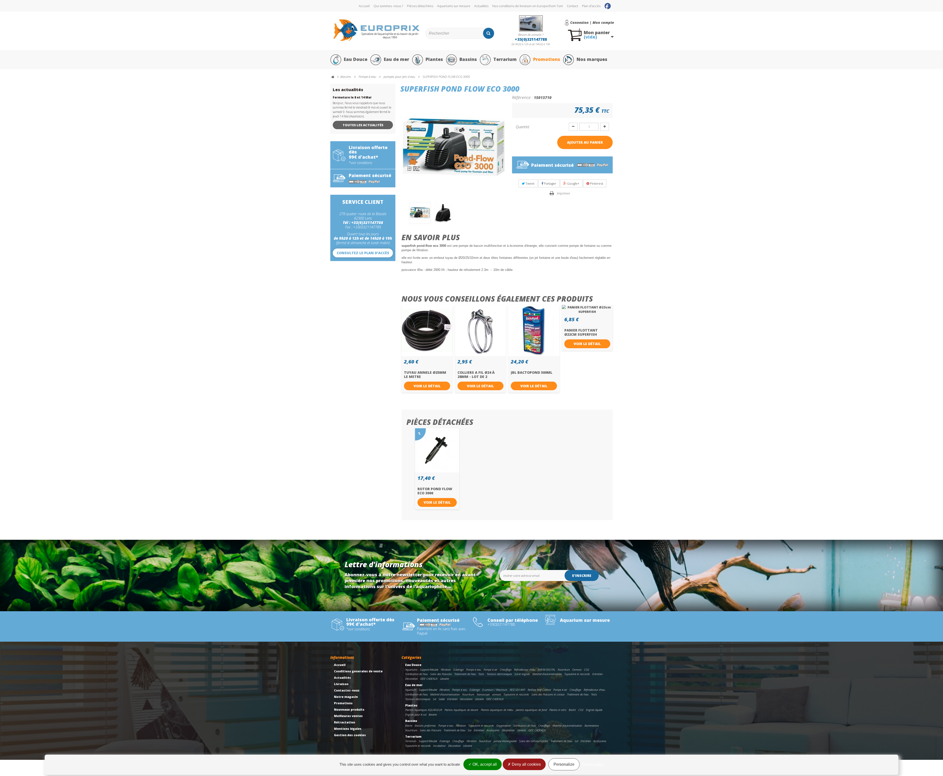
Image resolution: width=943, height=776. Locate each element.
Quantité (522, 126)
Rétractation (344, 722)
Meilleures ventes (348, 716)
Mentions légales (347, 729)
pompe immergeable (505, 741)
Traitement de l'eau (465, 674)
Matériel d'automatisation (547, 674)
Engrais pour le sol (415, 714)
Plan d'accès (591, 6)
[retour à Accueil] (335, 77)
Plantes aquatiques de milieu (497, 710)
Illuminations (591, 725)
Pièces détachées (420, 6)
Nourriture (564, 669)
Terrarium (505, 59)
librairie (433, 714)
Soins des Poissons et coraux (548, 694)
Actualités (481, 6)
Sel (434, 699)
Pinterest (596, 183)
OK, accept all (484, 764)
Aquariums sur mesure (453, 6)
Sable (442, 699)
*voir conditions (360, 163)
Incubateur (439, 746)
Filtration (446, 669)
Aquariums (411, 669)
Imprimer (563, 193)
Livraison (341, 684)
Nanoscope (483, 694)
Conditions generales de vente (358, 671)
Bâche (408, 725)
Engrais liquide (594, 710)
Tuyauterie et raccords (577, 674)
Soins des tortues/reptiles (533, 741)
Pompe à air (490, 669)
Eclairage (458, 669)
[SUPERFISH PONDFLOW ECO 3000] (444, 213)
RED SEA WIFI (517, 690)
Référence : (522, 97)
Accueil (364, 6)
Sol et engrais (522, 674)
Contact (572, 6)
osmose (496, 694)
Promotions (546, 59)
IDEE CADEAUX (429, 678)
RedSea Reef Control (539, 690)
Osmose (577, 669)
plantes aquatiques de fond (531, 710)
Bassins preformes (425, 725)
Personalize (564, 764)
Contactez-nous (347, 690)
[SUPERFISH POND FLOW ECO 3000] (420, 213)
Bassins (468, 59)
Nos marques (592, 59)
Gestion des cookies (350, 735)
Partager (549, 183)
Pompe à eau (473, 669)
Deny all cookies (526, 764)
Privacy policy (593, 764)
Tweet (529, 183)
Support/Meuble (429, 669)
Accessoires (492, 730)
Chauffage (506, 669)
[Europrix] (376, 30)
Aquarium (410, 690)
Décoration (411, 678)
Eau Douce (355, 59)
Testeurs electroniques (499, 674)
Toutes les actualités (363, 125)
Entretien (597, 674)
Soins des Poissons (441, 674)
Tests (481, 674)
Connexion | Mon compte (592, 22)
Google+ (572, 183)
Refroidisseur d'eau (524, 669)
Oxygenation (503, 725)
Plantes (434, 59)
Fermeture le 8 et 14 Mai (352, 97)
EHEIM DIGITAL (546, 669)
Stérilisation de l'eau (416, 674)
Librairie (444, 678)
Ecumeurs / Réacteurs (494, 690)
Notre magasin (346, 697)
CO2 (586, 669)
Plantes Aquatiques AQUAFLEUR (423, 710)
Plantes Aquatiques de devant (461, 710)
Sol (469, 730)
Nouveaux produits (349, 709)
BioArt (572, 710)
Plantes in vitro (557, 710)
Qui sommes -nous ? (388, 6)
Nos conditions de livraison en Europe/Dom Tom (527, 6)
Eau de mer (396, 59)
